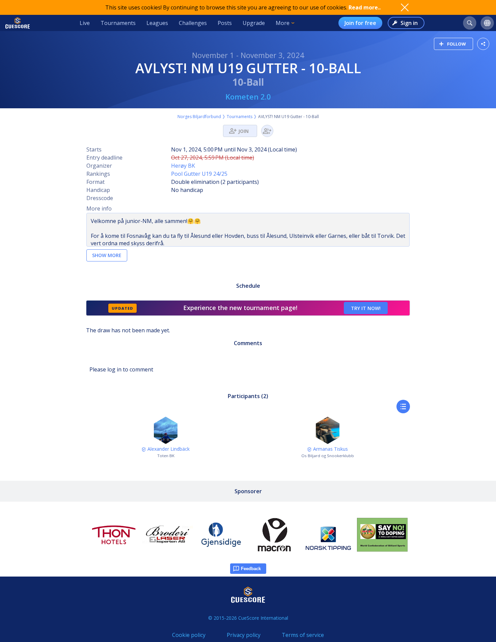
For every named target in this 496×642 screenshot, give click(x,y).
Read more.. (365, 7)
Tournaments (118, 23)
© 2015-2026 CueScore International (248, 618)
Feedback (251, 568)
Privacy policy (243, 635)
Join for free (360, 23)
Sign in (409, 23)
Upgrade (254, 23)
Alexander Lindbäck (168, 449)
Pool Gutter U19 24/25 (199, 173)
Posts (225, 23)
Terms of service (303, 635)
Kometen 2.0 (248, 96)
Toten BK (165, 455)
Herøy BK (183, 165)
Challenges (193, 23)
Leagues (157, 23)
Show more (106, 255)
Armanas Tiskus (330, 449)
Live (85, 23)
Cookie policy (188, 635)
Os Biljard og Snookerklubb (327, 455)
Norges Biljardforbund (199, 116)
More (283, 23)
